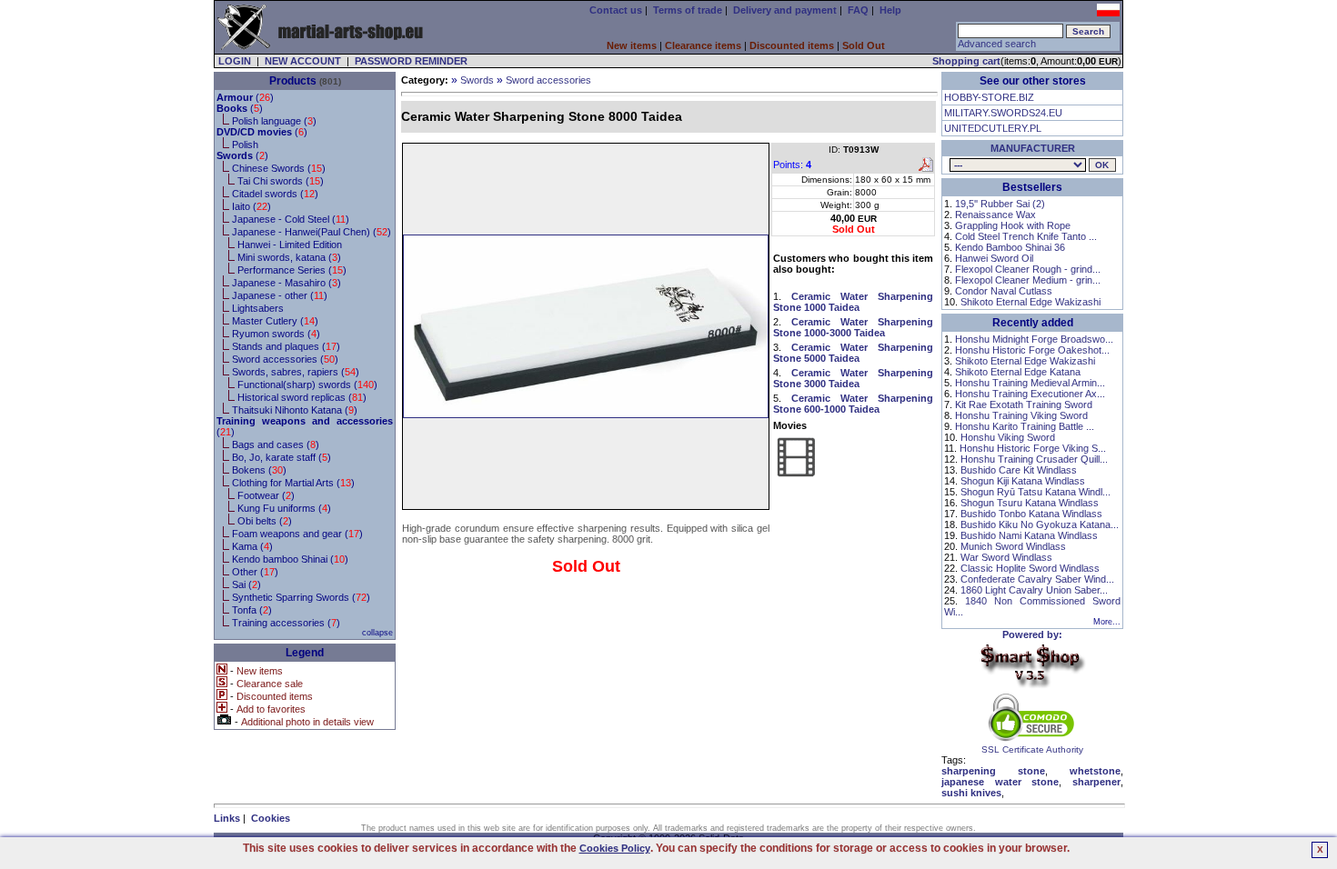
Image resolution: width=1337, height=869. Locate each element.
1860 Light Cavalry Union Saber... (1034, 589)
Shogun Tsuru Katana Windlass (1029, 502)
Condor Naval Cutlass (1003, 290)
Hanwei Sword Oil (994, 258)
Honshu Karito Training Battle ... (1024, 426)
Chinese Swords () (279, 168)
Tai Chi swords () (280, 180)
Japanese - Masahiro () (286, 282)
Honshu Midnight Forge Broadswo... (1034, 339)
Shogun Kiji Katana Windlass (1022, 480)
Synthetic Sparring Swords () (301, 597)
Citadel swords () (275, 193)
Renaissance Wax (995, 214)
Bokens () (259, 469)
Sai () (246, 584)
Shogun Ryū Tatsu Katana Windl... (1035, 491)
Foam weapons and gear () (297, 533)
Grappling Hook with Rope (1013, 225)
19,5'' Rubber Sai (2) (1000, 203)
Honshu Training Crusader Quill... (1034, 459)
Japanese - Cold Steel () (290, 219)
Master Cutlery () (275, 320)
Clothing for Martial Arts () (293, 482)
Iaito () (251, 206)
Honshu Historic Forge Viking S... (1033, 448)
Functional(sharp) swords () (307, 384)
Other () (255, 571)
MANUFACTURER (1032, 148)
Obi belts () (264, 520)
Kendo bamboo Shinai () (290, 559)
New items (632, 45)
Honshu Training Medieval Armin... (1030, 382)
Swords (477, 80)
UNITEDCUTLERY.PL (992, 128)
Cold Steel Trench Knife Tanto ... (1026, 236)
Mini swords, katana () (289, 257)
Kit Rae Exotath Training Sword (1023, 404)
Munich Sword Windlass (1013, 546)
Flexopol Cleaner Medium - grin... (1028, 280)
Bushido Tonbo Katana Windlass (1031, 513)
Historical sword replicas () (302, 397)
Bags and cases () (275, 444)
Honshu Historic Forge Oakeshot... (1032, 350)
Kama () (252, 546)
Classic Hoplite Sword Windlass (1030, 568)
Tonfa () (252, 609)
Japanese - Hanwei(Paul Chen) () (311, 231)
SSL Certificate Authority (1032, 749)
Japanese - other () (279, 295)
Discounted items (791, 45)
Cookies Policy (614, 848)
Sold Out (863, 45)
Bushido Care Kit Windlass (1018, 469)
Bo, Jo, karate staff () (281, 457)
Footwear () (266, 495)
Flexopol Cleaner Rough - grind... (1028, 269)
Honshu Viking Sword (1007, 437)
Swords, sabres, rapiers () (295, 371)
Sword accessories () (285, 359)
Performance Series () (292, 270)
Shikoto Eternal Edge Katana (1018, 371)
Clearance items (703, 45)
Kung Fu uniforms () (284, 508)
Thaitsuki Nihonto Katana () (294, 410)
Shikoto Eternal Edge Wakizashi (1030, 301)
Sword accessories (548, 80)
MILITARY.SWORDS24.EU (1003, 112)
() (245, 97)
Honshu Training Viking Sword (1021, 415)
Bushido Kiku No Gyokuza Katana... (1039, 524)
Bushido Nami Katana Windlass (1029, 535)
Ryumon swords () (276, 333)
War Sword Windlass (1006, 557)
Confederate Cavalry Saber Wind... (1037, 579)
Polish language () (274, 120)
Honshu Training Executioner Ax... (1030, 393)
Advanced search (997, 43)
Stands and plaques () (286, 346)
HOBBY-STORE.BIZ (989, 97)
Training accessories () (286, 622)
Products (293, 81)
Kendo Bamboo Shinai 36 (1010, 247)
